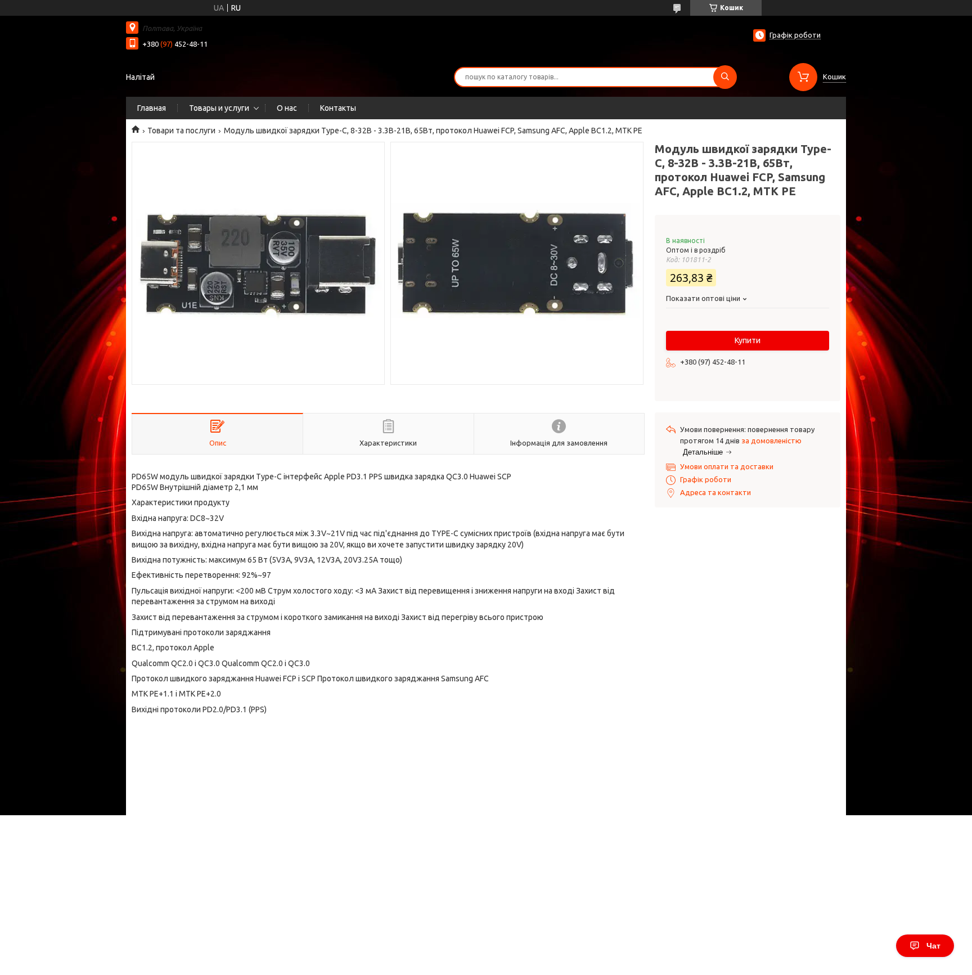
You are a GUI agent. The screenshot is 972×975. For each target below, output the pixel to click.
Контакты (338, 108)
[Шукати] (725, 77)
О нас (287, 108)
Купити (747, 340)
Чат (933, 945)
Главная (151, 108)
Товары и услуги (219, 108)
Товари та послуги (181, 130)
